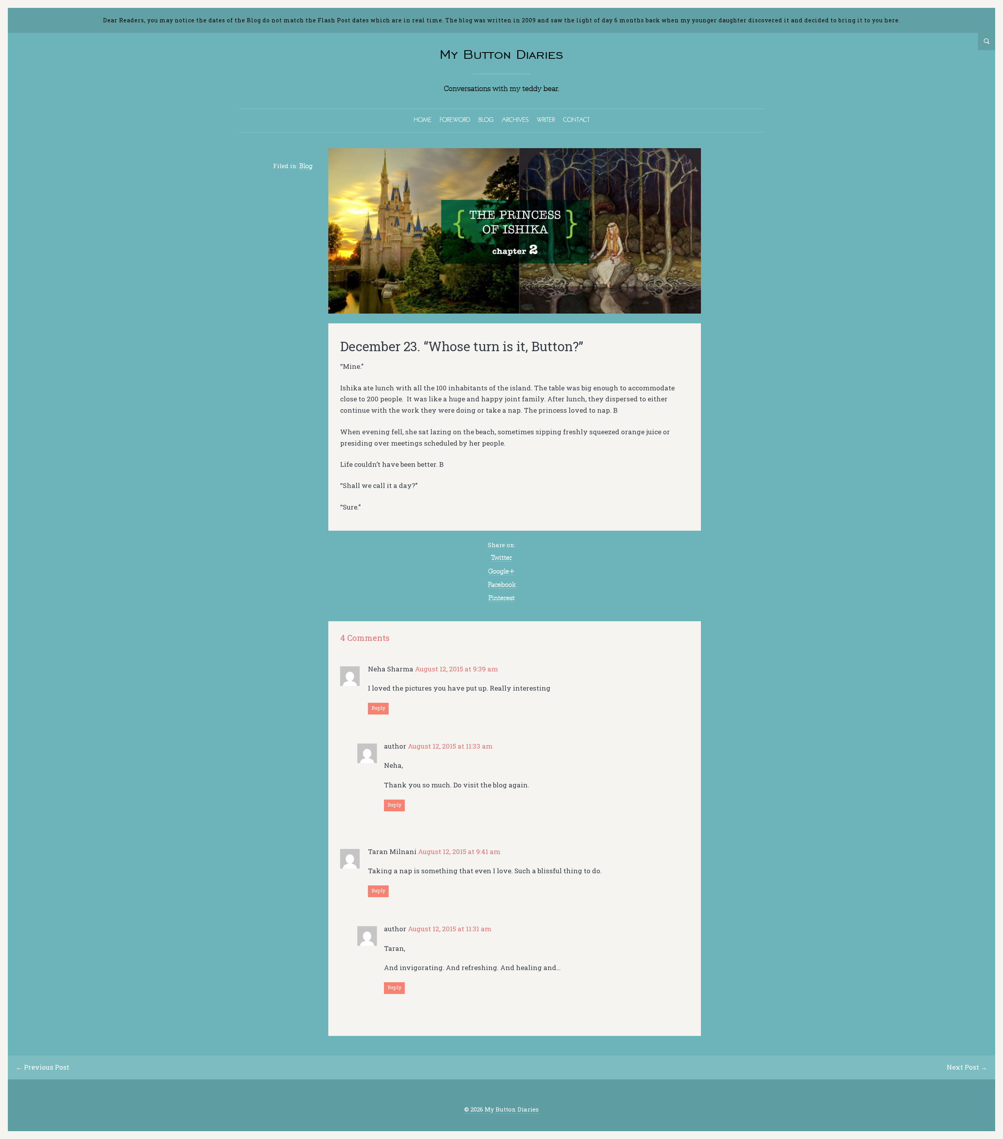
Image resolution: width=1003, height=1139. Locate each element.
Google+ (501, 571)
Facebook (502, 584)
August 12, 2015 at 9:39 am (456, 668)
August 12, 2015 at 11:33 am (450, 746)
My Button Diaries (501, 54)
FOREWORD (455, 119)
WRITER (546, 119)
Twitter (501, 557)
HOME (422, 119)
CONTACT (576, 119)
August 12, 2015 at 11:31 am (449, 928)
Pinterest (502, 598)
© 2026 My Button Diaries (501, 1109)
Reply (378, 708)
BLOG (486, 119)
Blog (306, 166)
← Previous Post (42, 1067)
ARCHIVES (515, 119)
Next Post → (967, 1067)
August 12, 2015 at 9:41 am (459, 851)
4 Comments (364, 638)
